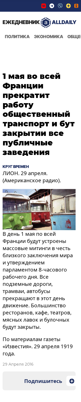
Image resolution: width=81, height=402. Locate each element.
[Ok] (76, 5)
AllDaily (39, 22)
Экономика (48, 36)
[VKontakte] (43, 5)
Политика (17, 36)
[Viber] (60, 5)
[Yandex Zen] (68, 5)
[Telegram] (51, 5)
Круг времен (17, 166)
